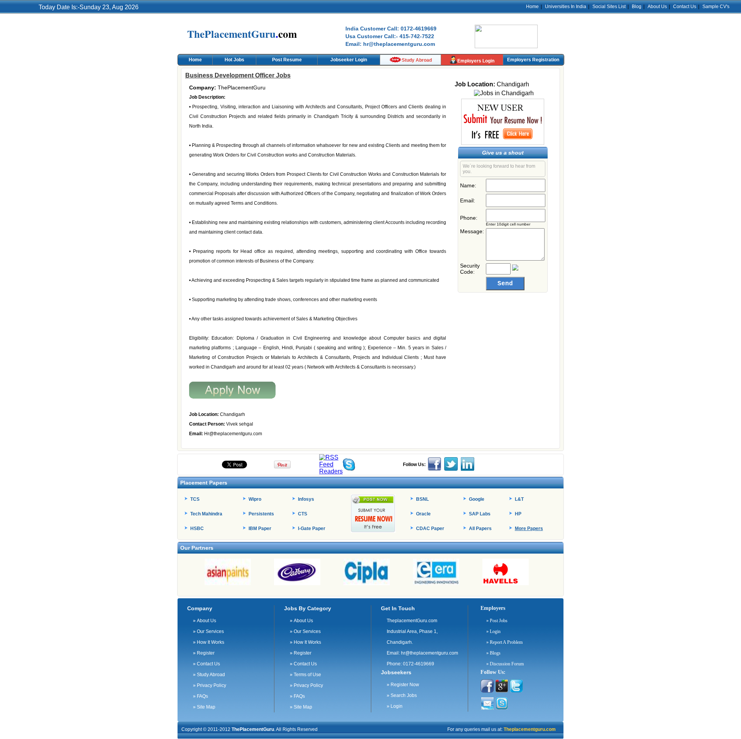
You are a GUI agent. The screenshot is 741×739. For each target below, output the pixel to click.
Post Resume (287, 59)
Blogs (493, 653)
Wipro (255, 499)
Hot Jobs (234, 59)
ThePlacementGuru (253, 729)
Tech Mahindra (206, 514)
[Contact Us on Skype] (349, 468)
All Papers (480, 528)
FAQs (200, 696)
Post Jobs (497, 620)
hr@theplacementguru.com (429, 653)
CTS (302, 514)
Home (532, 6)
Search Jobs (402, 695)
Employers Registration (533, 59)
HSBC (197, 528)
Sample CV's (715, 6)
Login (395, 706)
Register (204, 653)
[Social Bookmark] (331, 471)
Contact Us (684, 6)
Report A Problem (504, 642)
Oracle (423, 514)
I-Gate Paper (311, 528)
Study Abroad (417, 60)
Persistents (261, 514)
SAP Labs (480, 514)
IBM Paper (260, 528)
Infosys (306, 499)
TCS (195, 499)
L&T (519, 499)
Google (476, 499)
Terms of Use (305, 674)
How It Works (208, 642)
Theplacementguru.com (529, 729)
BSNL (422, 499)
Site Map (204, 707)
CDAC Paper (430, 528)
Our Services (208, 631)
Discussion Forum (505, 664)
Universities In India (565, 6)
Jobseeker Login (348, 59)
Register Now (403, 684)
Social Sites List (609, 6)
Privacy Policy (209, 685)
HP (518, 514)
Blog (636, 6)
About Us (657, 6)
